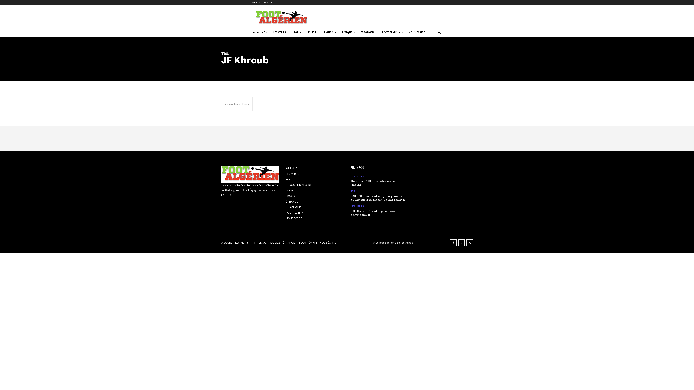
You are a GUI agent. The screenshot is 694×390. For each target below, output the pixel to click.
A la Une (259, 32)
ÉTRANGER (367, 32)
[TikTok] (461, 242)
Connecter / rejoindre (261, 2)
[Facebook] (453, 242)
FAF (296, 32)
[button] (439, 32)
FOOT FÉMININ (391, 32)
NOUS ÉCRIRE (416, 32)
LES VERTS (279, 32)
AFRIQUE (347, 32)
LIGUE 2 (328, 32)
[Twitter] (469, 242)
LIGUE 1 (311, 32)
